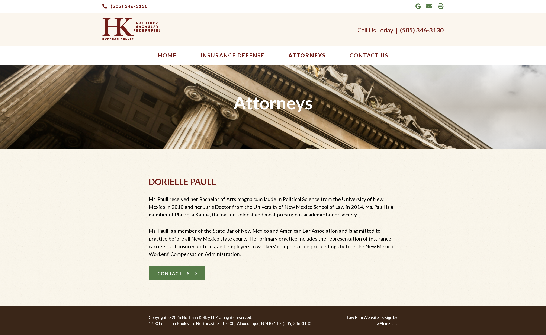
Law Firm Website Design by (372, 317)
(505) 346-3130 (129, 6)
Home (167, 55)
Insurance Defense (232, 55)
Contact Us (369, 55)
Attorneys (307, 55)
